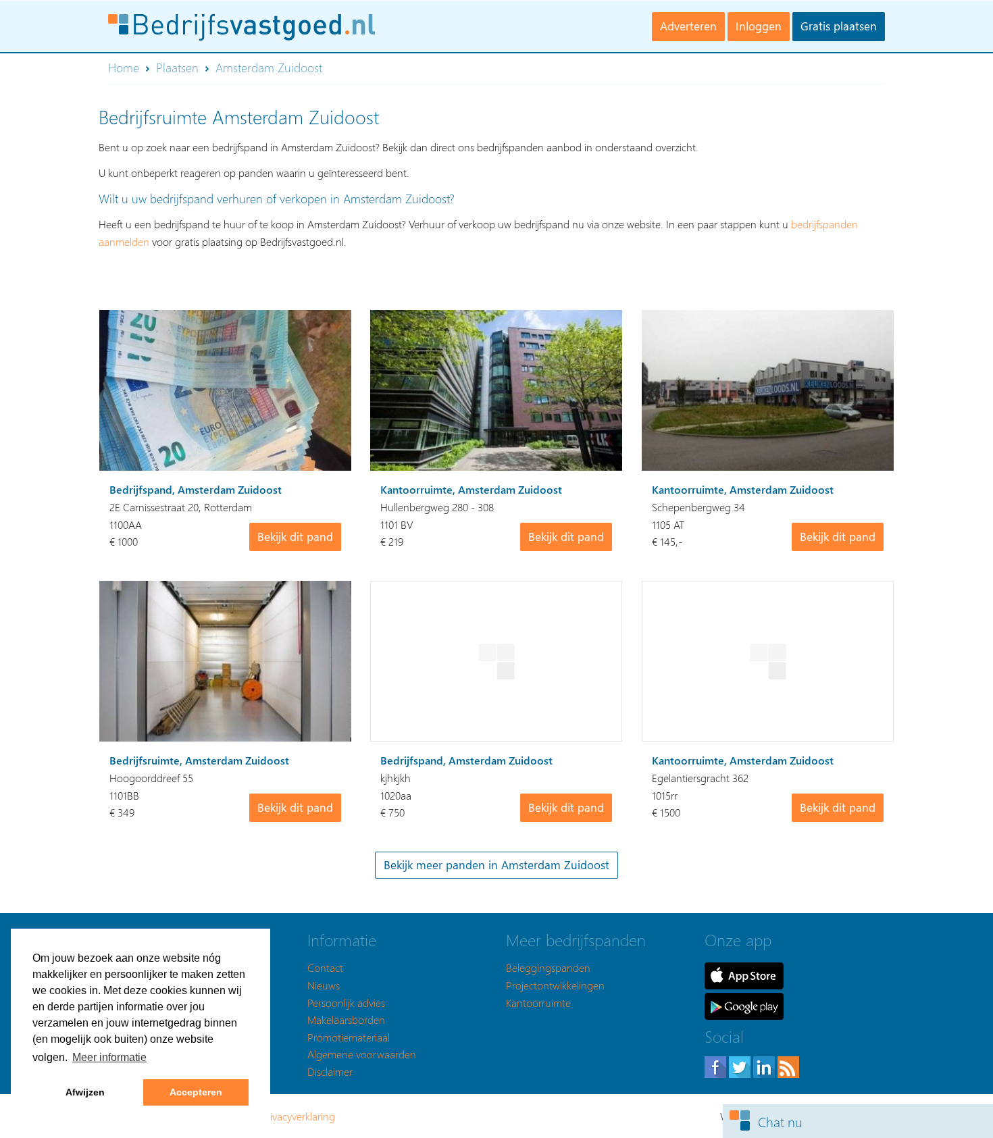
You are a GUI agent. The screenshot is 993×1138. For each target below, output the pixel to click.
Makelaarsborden (346, 1019)
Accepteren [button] (196, 1092)
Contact (325, 967)
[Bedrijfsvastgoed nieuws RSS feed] (788, 1065)
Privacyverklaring (298, 1116)
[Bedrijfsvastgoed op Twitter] (741, 1065)
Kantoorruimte (538, 1002)
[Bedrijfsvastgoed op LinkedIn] (765, 1065)
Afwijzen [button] (85, 1092)
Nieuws (323, 985)
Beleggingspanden (548, 967)
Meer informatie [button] (109, 1057)
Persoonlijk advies (346, 1002)
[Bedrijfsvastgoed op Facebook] (717, 1065)
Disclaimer (330, 1071)
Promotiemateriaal (348, 1037)
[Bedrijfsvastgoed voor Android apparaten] (744, 1005)
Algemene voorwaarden (361, 1054)
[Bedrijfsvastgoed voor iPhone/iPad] (744, 974)
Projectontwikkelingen (555, 985)
